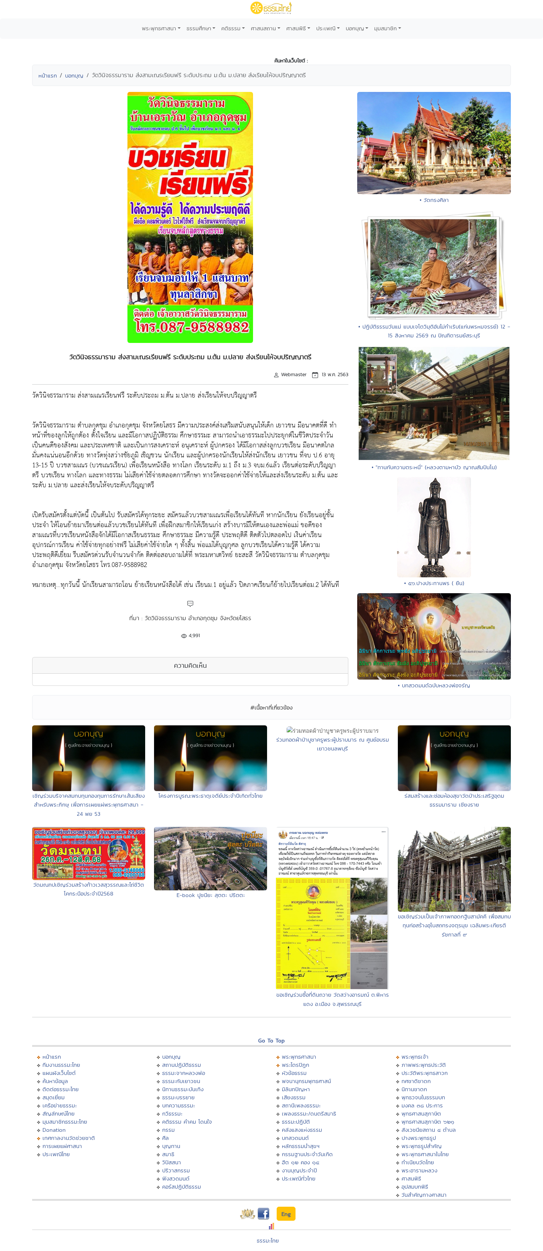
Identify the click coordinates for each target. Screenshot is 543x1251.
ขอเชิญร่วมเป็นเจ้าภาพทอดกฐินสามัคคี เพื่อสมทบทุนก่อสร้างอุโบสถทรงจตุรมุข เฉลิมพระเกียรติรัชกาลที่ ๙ (454, 925)
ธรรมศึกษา (199, 28)
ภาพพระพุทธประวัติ (424, 1065)
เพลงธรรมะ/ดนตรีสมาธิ (309, 1113)
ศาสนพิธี (296, 28)
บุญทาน (171, 1146)
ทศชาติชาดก (416, 1081)
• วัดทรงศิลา (434, 200)
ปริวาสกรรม (176, 1170)
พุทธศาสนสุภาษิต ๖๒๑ (428, 1121)
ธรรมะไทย (268, 1240)
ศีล (165, 1138)
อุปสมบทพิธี (415, 1186)
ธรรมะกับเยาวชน (181, 1081)
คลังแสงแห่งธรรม (302, 1130)
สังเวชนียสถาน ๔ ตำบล (429, 1130)
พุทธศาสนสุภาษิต (421, 1113)
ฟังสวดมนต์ (175, 1178)
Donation (54, 1130)
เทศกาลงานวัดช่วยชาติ (68, 1138)
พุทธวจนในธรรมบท (423, 1097)
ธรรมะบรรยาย (178, 1097)
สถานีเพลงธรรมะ (301, 1105)
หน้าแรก (47, 75)
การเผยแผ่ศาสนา (62, 1146)
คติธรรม (230, 28)
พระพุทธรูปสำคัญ (422, 1146)
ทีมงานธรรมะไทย (61, 1065)
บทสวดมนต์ (295, 1138)
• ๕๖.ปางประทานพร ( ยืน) (434, 583)
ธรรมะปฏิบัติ (296, 1121)
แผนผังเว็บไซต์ (59, 1073)
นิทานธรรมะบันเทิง (183, 1089)
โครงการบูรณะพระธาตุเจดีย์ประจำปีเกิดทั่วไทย (210, 796)
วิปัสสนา (171, 1162)
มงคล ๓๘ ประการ (422, 1105)
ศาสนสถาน (263, 28)
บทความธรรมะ (178, 1105)
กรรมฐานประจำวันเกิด (307, 1154)
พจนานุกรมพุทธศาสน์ (306, 1081)
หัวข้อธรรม (294, 1073)
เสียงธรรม (293, 1097)
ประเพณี (325, 28)
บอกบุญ (355, 28)
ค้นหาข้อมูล (55, 1081)
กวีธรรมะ (172, 1113)
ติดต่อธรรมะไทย (60, 1089)
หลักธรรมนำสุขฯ (301, 1146)
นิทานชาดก (414, 1089)
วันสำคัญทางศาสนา (424, 1195)
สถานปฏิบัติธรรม (181, 1065)
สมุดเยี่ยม (53, 1097)
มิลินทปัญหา (296, 1089)
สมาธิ (168, 1154)
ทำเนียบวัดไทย (418, 1162)
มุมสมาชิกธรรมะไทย (64, 1121)
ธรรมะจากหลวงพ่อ (183, 1073)
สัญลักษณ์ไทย (58, 1113)
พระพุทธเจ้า (415, 1057)
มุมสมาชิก (385, 28)
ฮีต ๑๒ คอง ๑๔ (300, 1162)
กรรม (168, 1130)
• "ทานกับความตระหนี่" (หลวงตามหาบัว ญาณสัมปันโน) (434, 467)
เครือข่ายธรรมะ (59, 1105)
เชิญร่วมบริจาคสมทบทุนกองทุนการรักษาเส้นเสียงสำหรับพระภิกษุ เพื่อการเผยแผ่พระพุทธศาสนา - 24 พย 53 (89, 805)
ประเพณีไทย (56, 1154)
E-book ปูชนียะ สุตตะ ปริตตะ (211, 895)
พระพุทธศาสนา (159, 28)
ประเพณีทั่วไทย (298, 1178)
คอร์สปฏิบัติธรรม (181, 1186)
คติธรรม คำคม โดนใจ (187, 1121)
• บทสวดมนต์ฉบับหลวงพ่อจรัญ (434, 685)
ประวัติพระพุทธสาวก (425, 1073)
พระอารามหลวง (419, 1170)
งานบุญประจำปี (299, 1170)
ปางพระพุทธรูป (419, 1138)
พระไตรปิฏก (295, 1065)
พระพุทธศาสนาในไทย (425, 1154)
